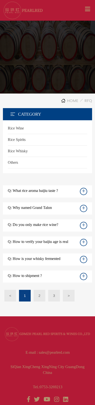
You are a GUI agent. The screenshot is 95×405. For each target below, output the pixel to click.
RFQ (88, 100)
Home (72, 100)
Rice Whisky (18, 151)
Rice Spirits (17, 140)
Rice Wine (16, 128)
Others (13, 162)
